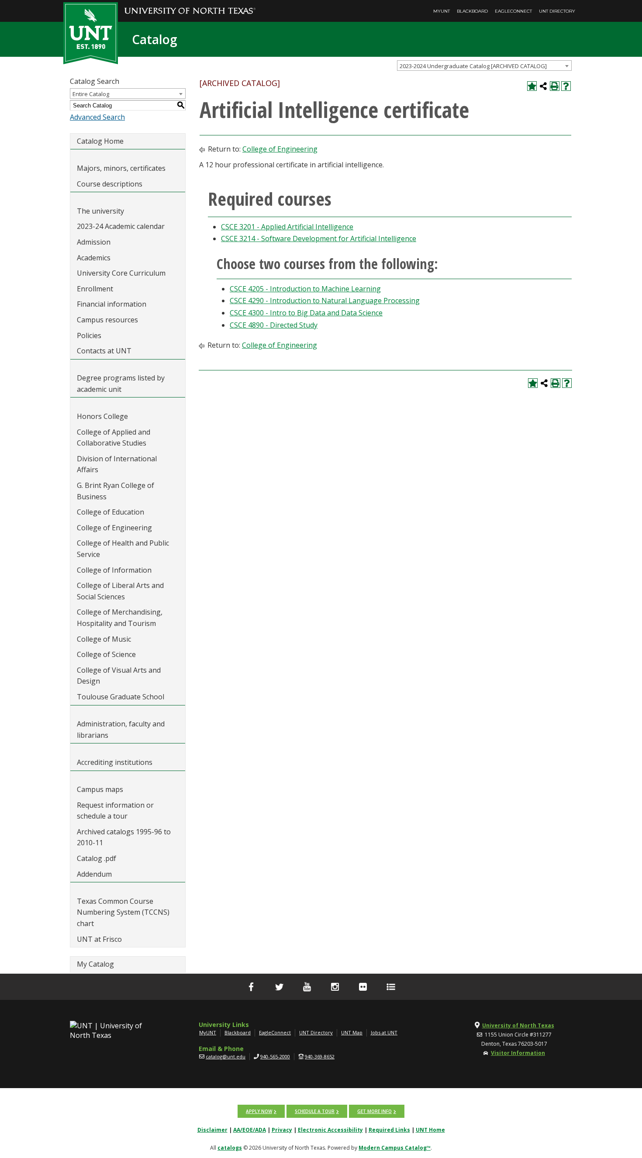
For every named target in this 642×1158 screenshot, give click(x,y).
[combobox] (484, 65)
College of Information (114, 570)
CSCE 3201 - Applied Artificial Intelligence (287, 227)
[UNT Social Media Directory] (391, 987)
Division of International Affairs (117, 464)
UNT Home (430, 1130)
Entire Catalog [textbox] (90, 94)
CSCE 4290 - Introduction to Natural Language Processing (325, 300)
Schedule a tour (315, 1111)
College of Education (110, 512)
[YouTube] (307, 987)
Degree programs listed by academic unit (121, 383)
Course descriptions (109, 184)
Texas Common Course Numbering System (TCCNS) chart (123, 912)
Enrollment (95, 289)
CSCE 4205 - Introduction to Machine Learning (305, 289)
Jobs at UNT (384, 1032)
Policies (89, 335)
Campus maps (100, 789)
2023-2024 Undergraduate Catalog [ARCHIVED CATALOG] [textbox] (473, 66)
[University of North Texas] (189, 5)
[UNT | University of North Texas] (116, 1030)
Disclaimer (212, 1130)
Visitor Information (518, 1053)
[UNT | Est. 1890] (90, 32)
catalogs (229, 1147)
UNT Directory (557, 11)
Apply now (259, 1111)
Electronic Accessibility (330, 1130)
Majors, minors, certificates (121, 168)
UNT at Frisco (99, 939)
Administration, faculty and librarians (121, 729)
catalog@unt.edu (225, 1056)
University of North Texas (518, 1025)
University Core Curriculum (121, 273)
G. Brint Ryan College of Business (115, 490)
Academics (93, 258)
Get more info (374, 1111)
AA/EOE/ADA (249, 1130)
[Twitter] (279, 987)
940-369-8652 (320, 1056)
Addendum (94, 874)
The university (100, 211)
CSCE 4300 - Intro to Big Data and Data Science (306, 313)
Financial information (111, 304)
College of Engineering (114, 527)
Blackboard (472, 11)
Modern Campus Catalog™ (395, 1147)
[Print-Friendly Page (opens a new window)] (554, 86)
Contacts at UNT (104, 351)
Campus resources (107, 320)
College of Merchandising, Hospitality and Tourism (119, 617)
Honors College (102, 416)
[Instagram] (335, 987)
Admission (93, 242)
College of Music (104, 639)
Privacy (282, 1130)
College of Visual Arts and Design (119, 675)
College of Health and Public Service (123, 548)
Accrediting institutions (114, 762)
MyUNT (441, 11)
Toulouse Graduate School (120, 697)
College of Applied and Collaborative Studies (113, 437)
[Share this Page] (543, 86)
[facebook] (251, 987)
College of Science (106, 654)
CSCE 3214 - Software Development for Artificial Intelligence (318, 238)
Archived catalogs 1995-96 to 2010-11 (124, 837)
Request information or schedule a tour (115, 810)
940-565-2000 (275, 1056)
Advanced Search (97, 117)
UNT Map (351, 1032)
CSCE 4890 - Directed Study (274, 325)
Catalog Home (100, 141)
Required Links (389, 1130)
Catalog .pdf (96, 858)
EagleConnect (513, 11)
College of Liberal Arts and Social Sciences (120, 591)
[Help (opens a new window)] (566, 86)
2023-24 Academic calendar (121, 226)
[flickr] (363, 987)
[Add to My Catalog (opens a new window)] (532, 86)
